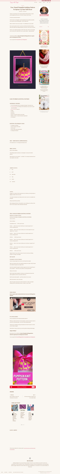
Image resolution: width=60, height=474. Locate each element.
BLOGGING (5, 472)
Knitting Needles (14, 106)
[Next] (32, 414)
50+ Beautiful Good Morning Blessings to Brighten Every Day (44, 46)
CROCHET (40, 2)
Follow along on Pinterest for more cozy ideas (30, 0)
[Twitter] (44, 0)
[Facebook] (42, 0)
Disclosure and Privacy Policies (18, 472)
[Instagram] (45, 0)
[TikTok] (50, 0)
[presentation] (15, 407)
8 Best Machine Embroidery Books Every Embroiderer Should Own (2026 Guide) (44, 87)
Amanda (12, 391)
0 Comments (24, 11)
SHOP (47, 2)
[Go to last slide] (12, 414)
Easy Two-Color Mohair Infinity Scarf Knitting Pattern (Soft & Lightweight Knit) (44, 66)
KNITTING (23, 5)
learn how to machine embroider (44, 89)
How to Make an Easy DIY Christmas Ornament (14, 396)
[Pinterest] (48, 0)
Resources (10, 472)
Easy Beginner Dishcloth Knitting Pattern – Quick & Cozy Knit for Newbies (15, 416)
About (2, 472)
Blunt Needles (13, 109)
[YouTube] (47, 0)
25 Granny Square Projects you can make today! (30, 396)
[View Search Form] (49, 2)
